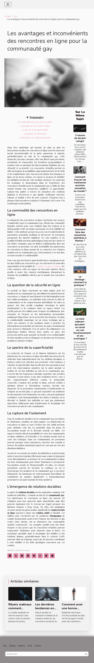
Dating (12, 645)
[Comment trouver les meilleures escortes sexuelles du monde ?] (79, 170)
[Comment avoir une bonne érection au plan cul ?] (74, 593)
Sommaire (37, 117)
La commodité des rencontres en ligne (35, 122)
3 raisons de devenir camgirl (80, 138)
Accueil (7, 16)
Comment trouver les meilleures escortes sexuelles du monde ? (80, 184)
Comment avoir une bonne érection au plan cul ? (73, 610)
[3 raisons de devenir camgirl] (79, 128)
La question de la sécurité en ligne (35, 126)
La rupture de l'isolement (35, 133)
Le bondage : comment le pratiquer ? (80, 281)
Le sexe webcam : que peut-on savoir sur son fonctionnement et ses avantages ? (82, 328)
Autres (37, 645)
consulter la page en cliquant (48, 266)
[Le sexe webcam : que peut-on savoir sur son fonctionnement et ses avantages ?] (79, 312)
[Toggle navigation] (7, 4)
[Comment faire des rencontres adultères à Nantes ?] (79, 222)
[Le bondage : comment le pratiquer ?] (79, 269)
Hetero (21, 645)
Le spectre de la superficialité (35, 129)
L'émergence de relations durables (35, 137)
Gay (15, 16)
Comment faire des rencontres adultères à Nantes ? (80, 235)
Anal (29, 645)
